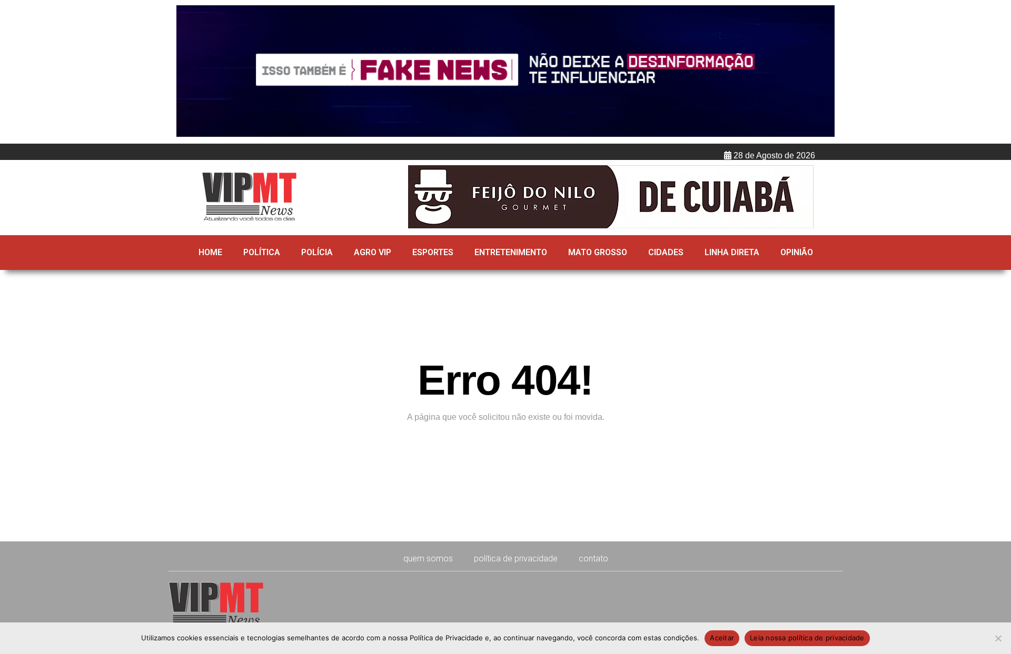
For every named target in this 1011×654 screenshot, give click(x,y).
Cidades (665, 252)
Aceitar (722, 637)
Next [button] (822, 72)
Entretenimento (510, 252)
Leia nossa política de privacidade (807, 637)
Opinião (796, 252)
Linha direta (732, 252)
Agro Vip (372, 252)
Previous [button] (189, 72)
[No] (998, 638)
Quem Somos (428, 559)
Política (261, 252)
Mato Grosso (597, 252)
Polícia (317, 252)
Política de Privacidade (516, 559)
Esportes (432, 252)
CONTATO (593, 559)
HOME (210, 252)
